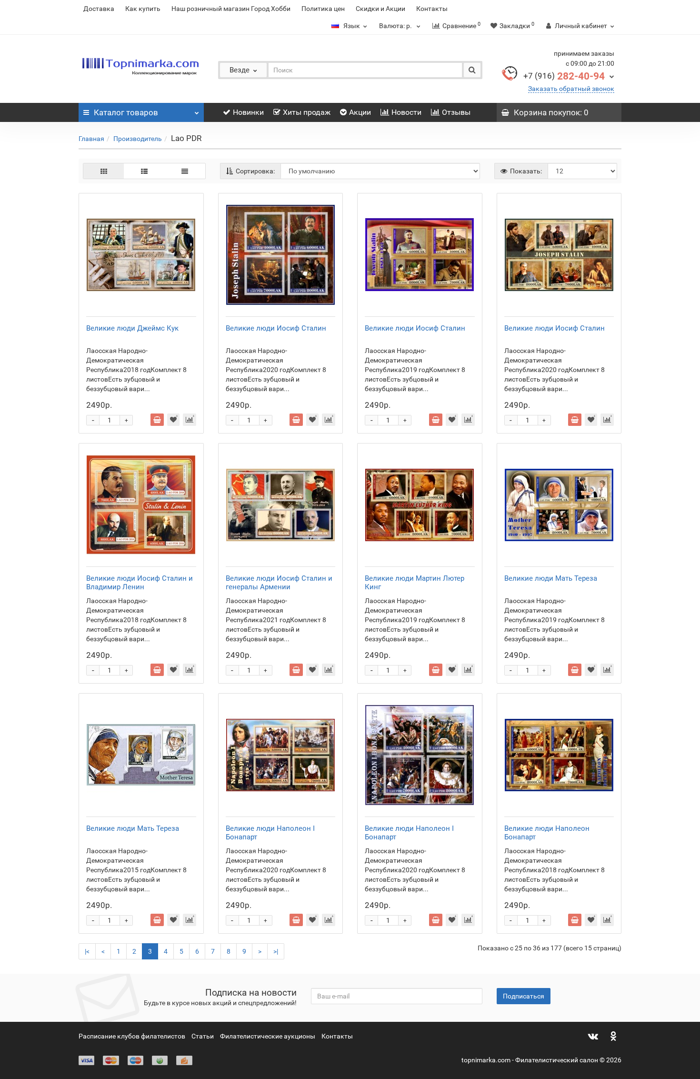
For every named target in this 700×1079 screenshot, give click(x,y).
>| (275, 951)
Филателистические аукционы (267, 1036)
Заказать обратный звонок (571, 88)
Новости (406, 112)
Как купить (142, 8)
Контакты (432, 8)
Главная (91, 138)
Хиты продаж (306, 112)
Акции (360, 112)
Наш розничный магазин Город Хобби (230, 8)
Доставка (98, 8)
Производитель (137, 138)
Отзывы (456, 112)
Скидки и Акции (380, 8)
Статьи (202, 1036)
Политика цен (323, 8)
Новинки (248, 112)
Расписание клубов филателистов (132, 1036)
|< (87, 951)
